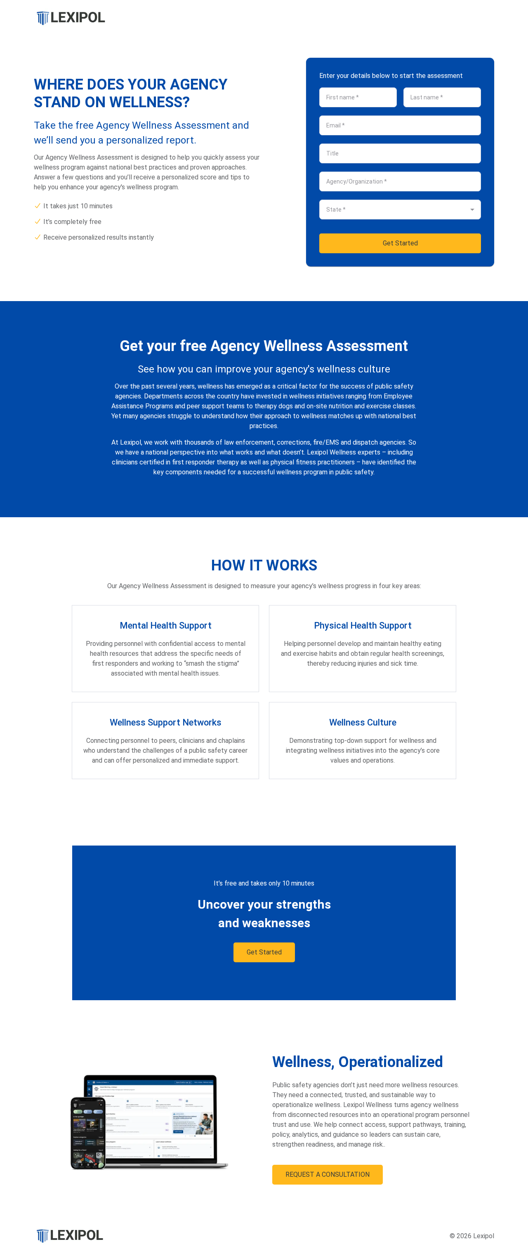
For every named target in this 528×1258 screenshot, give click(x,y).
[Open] (472, 209)
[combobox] (393, 209)
